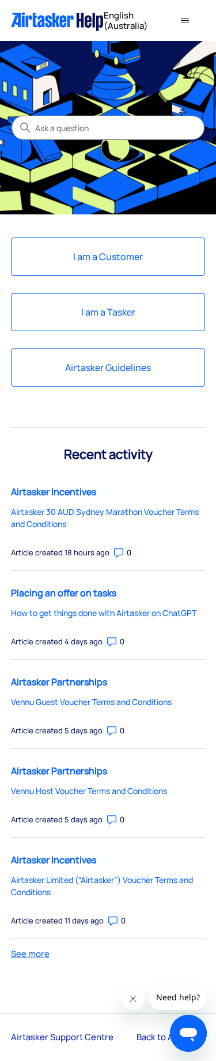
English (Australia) (127, 20)
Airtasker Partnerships (59, 682)
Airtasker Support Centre (62, 1037)
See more (30, 954)
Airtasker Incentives (53, 491)
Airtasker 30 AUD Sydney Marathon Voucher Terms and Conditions (105, 517)
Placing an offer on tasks (63, 593)
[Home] (57, 20)
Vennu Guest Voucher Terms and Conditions (91, 701)
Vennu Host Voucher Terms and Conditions (89, 790)
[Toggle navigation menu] (184, 21)
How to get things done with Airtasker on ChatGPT (103, 612)
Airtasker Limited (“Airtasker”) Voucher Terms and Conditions (102, 885)
